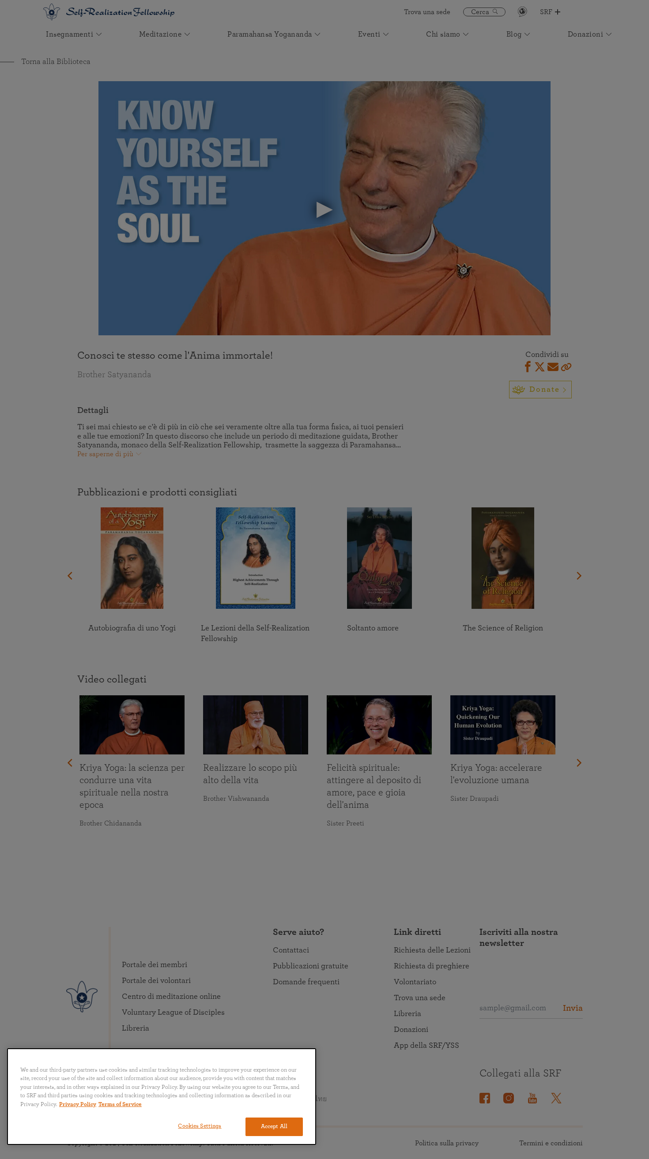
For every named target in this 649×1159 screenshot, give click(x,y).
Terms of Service (120, 1104)
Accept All (274, 1126)
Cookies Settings (199, 1126)
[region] (161, 1096)
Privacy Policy (77, 1104)
